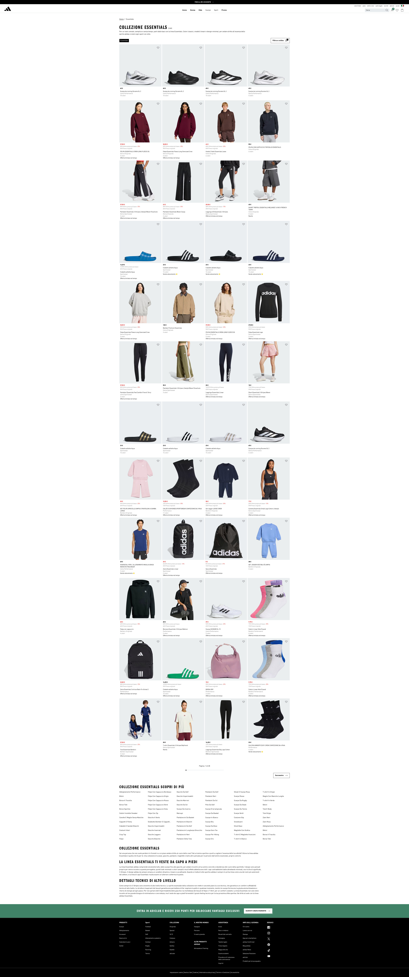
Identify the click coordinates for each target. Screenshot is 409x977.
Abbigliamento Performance (129, 792)
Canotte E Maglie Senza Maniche (131, 817)
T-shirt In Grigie (269, 792)
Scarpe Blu (209, 822)
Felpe (121, 839)
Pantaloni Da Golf (211, 792)
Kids (200, 10)
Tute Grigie (267, 813)
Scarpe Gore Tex (211, 830)
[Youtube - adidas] (278, 956)
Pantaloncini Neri (183, 835)
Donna (192, 10)
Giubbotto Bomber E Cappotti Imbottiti (159, 822)
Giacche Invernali (154, 830)
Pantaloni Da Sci (211, 800)
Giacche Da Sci (182, 805)
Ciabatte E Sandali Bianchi (129, 826)
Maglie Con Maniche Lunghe (273, 796)
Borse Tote (123, 805)
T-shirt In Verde (268, 800)
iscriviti (386, 6)
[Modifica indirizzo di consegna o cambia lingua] (402, 6)
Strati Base (238, 826)
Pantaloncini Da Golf (184, 826)
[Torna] (7, 9)
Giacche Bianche (154, 839)
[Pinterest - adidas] (278, 945)
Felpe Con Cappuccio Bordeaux (159, 792)
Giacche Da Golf (182, 792)
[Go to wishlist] (397, 10)
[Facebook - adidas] (278, 928)
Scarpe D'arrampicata (213, 809)
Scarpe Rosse (239, 796)
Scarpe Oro (209, 839)
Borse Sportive (124, 809)
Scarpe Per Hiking (212, 835)
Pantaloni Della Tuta (184, 839)
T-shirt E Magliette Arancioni (245, 835)
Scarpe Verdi (238, 813)
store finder (357, 6)
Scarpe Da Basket (212, 813)
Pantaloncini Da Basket (185, 817)
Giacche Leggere (154, 835)
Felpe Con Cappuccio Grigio (158, 796)
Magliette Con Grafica (242, 830)
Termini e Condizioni (223, 972)
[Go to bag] (402, 10)
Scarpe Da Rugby (240, 800)
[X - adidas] (278, 939)
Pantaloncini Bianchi (184, 822)
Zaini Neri (266, 817)
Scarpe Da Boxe (211, 826)
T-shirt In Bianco (240, 839)
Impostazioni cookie (176, 972)
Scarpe (208, 10)
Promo (224, 10)
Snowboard (238, 822)
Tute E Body (267, 809)
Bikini (121, 796)
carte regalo (379, 6)
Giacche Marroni (183, 800)
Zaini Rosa (267, 822)
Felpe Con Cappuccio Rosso (158, 800)
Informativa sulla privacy (207, 972)
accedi (397, 6)
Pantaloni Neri (210, 796)
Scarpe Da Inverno (183, 809)
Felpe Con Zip (153, 813)
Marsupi (180, 813)
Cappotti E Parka (125, 822)
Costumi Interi (124, 830)
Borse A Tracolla (125, 800)
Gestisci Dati (188, 972)
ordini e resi (370, 6)
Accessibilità (235, 972)
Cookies (195, 972)
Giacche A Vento (154, 817)
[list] (195, 40)
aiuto (364, 6)
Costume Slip (239, 817)
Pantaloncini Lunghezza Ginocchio (189, 830)
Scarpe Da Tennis (240, 809)
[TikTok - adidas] (278, 951)
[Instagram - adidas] (278, 933)
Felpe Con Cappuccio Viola (158, 809)
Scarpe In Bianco (211, 817)
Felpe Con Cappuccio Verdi (158, 805)
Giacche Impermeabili (156, 826)
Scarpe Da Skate (240, 805)
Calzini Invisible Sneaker (128, 813)
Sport (216, 10)
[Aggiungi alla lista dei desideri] (158, 48)
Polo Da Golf (210, 805)
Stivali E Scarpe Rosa (242, 792)
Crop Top (122, 835)
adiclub (392, 6)
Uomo (184, 10)
